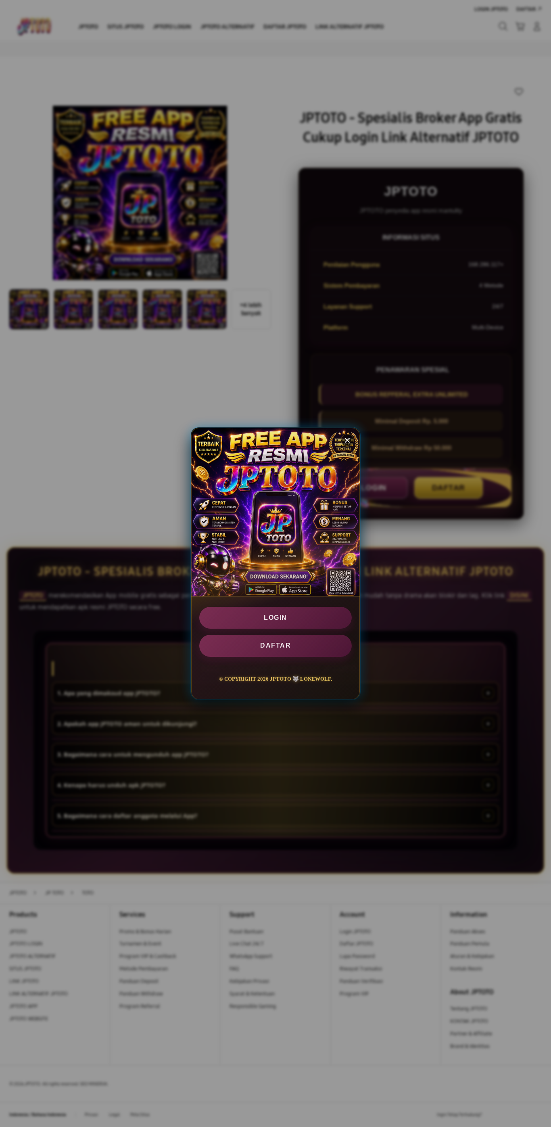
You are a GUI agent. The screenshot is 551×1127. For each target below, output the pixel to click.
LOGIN (275, 617)
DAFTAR (275, 645)
